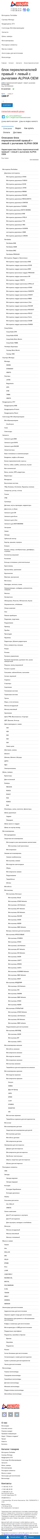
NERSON (7, 1303)
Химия (6, 1244)
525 (7, 739)
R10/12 (8, 790)
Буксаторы (8, 776)
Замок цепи (10, 746)
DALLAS (7, 1252)
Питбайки (7, 239)
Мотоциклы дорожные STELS (16, 217)
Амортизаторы (9, 450)
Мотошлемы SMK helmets (17, 1023)
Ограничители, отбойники (13, 604)
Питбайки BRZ (11, 250)
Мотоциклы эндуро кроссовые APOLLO (20, 284)
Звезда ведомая (11, 1178)
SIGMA (8, 365)
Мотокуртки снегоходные (15, 864)
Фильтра (7, 1226)
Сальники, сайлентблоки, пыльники (16, 672)
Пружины (7, 637)
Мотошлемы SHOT (14, 979)
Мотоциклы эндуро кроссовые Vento (19, 317)
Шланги (7, 753)
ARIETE (8, 1207)
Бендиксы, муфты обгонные (14, 457)
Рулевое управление (11, 656)
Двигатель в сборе (10, 509)
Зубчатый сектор (10, 538)
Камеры (7, 783)
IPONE (6, 1263)
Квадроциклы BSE (10, 405)
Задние (8, 816)
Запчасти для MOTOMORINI (13, 524)
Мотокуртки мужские (13, 1075)
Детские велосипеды (11, 1383)
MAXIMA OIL (8, 1278)
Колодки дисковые (13, 1193)
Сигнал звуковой (10, 676)
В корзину (7, 105)
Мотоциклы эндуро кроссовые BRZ (18, 269)
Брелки (8, 1338)
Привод (7, 626)
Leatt (10, 1100)
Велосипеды (6, 57)
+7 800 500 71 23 (6, 1492)
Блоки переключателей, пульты (15, 461)
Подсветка (10, 1346)
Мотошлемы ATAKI (14, 942)
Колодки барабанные (13, 1189)
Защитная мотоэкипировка (13, 838)
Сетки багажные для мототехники (16, 1353)
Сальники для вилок (11, 1200)
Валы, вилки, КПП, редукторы (14, 472)
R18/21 (8, 801)
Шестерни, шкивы (10, 750)
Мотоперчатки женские (14, 1052)
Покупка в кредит (6, 1431)
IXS (9, 1111)
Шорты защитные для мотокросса (18, 1159)
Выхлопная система (11, 483)
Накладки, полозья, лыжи (13, 584)
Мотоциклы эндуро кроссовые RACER (19, 306)
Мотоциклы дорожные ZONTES (17, 202)
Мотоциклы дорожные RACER (16, 195)
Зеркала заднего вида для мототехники (18, 1315)
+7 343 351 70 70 (15, 9)
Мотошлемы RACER (15, 916)
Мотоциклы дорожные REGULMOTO (18, 199)
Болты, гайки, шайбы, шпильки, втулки (18, 464)
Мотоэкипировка (8, 40)
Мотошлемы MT (13, 1038)
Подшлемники (11, 875)
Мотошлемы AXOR (14, 920)
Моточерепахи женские (14, 1060)
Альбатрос (10, 424)
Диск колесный (9, 779)
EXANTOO (11, 1108)
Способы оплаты (6, 1428)
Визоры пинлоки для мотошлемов (18, 931)
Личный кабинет (15, 1537)
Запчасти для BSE (10, 439)
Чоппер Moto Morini (13, 350)
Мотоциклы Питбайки (9, 15)
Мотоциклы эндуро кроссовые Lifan (19, 302)
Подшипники (8, 623)
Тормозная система (11, 694)
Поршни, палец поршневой (13, 665)
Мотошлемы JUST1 (14, 968)
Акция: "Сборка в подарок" (9, 1436)
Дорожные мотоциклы (12, 173)
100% (10, 1093)
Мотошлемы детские (13, 1134)
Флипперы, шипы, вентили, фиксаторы (18, 809)
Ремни (6, 648)
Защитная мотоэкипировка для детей (19, 1130)
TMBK (8, 394)
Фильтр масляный (10, 709)
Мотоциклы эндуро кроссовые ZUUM (19, 320)
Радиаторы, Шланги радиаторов (15, 641)
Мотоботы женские (13, 1049)
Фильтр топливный (13, 1237)
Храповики (8, 713)
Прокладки (8, 634)
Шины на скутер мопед (12, 827)
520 (7, 735)
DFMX (10, 1097)
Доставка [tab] (17, 132)
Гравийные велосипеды (12, 1379)
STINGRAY (9, 368)
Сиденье (7, 680)
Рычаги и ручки (9, 668)
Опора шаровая (9, 608)
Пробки (7, 630)
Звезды (7, 535)
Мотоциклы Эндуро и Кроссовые (15, 258)
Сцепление (8, 687)
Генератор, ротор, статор (13, 490)
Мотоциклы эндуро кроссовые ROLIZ (19, 313)
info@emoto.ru (6, 1497)
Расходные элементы (9, 45)
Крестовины (8, 566)
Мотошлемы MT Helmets (16, 908)
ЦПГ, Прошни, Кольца (11, 720)
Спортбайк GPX (11, 332)
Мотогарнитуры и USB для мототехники (18, 1327)
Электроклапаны (10, 768)
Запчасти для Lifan (10, 520)
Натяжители (8, 597)
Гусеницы (7, 501)
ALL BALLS (10, 1204)
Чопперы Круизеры (11, 346)
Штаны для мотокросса (14, 1163)
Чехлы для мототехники (12, 1364)
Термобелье (10, 879)
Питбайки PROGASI (13, 254)
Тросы (6, 698)
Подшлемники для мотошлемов (17, 1027)
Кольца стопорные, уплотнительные (17, 562)
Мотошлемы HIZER (14, 923)
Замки (6, 531)
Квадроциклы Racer (11, 413)
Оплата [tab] (6, 132)
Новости (4, 1441)
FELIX (6, 1259)
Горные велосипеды (11, 1371)
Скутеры (7, 376)
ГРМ (5, 498)
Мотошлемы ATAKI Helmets (17, 901)
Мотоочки (7, 1123)
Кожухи (7, 546)
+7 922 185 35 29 (15, 10)
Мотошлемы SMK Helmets (17, 927)
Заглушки (7, 527)
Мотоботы (8, 886)
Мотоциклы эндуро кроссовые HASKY (19, 295)
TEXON (6, 1292)
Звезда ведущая (12, 1182)
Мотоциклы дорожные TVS (15, 221)
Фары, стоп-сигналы (11, 702)
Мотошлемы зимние (13, 860)
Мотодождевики (10, 835)
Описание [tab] (7, 128)
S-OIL (6, 1289)
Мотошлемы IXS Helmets (16, 912)
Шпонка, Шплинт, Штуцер (13, 757)
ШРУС (6, 761)
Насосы (7, 593)
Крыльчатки (8, 573)
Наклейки (9, 1342)
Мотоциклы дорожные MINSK (16, 191)
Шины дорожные (10, 812)
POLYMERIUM (8, 1285)
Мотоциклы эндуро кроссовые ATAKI (19, 287)
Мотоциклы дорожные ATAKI (16, 176)
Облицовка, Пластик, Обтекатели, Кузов (18, 600)
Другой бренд (13, 1089)
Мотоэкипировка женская (13, 1045)
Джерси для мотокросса (14, 1148)
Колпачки (7, 558)
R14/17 (8, 794)
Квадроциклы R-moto (11, 409)
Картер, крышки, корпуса (13, 542)
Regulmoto (10, 383)
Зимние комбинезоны (13, 857)
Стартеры (7, 683)
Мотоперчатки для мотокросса (17, 1152)
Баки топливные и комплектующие (16, 453)
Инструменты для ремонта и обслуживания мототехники (19, 1319)
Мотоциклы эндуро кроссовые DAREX (19, 324)
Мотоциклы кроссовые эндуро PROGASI (20, 272)
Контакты (4, 1444)
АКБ (5, 1171)
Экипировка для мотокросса (14, 1145)
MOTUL (6, 1281)
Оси (5, 612)
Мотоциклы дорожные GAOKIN (17, 228)
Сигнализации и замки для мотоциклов (18, 1357)
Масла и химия (7, 49)
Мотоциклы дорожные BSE (15, 213)
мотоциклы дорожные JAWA (16, 232)
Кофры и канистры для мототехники (17, 1323)
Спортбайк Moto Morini (14, 339)
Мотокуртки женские (13, 1056)
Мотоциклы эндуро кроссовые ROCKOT (20, 309)
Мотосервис (5, 1426)
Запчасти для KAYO (11, 442)
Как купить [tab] (29, 128)
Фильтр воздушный (11, 705)
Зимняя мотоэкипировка (12, 853)
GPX (7, 387)
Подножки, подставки (11, 619)
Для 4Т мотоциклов (13, 1219)
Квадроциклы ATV (8, 24)
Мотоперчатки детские (14, 1141)
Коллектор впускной (11, 555)
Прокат (3, 1439)
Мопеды (7, 361)
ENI (5, 1255)
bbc (5, 1248)
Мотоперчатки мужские (14, 1078)
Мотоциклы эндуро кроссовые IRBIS (19, 298)
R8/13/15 (9, 787)
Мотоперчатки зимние (13, 872)
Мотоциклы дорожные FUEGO (16, 180)
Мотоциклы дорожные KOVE (16, 184)
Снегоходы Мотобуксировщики (13, 28)
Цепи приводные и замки (13, 724)
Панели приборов (10, 615)
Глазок (6, 494)
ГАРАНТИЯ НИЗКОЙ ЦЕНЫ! (12, 112)
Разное (6, 1349)
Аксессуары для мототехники (12, 53)
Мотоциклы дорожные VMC (15, 224)
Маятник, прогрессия (11, 577)
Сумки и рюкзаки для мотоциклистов (17, 1360)
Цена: (3, 93)
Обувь (8, 868)
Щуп (5, 764)
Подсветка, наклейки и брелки (14, 1335)
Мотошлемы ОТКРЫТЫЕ (14, 1008)
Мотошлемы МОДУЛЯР (14, 982)
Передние (9, 820)
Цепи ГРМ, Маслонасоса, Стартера (16, 716)
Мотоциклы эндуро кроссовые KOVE (19, 265)
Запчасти (5, 32)
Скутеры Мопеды (8, 19)
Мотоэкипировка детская (13, 1126)
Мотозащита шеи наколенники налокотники (21, 842)
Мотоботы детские (12, 1137)
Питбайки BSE (11, 243)
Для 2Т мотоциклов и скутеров (17, 1215)
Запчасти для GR (10, 512)
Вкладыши (8, 479)
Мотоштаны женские (13, 1064)
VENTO (8, 372)
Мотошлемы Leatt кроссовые (18, 846)
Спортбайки (8, 328)
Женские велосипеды (11, 1386)
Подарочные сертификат (13, 1331)
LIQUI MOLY (8, 1274)
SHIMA (10, 1086)
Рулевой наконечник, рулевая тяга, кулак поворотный (18, 660)
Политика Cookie (6, 1530)
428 (7, 731)
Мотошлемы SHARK (15, 993)
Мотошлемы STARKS (15, 938)
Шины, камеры (7, 36)
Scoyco (10, 1082)
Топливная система (11, 691)
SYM (7, 391)
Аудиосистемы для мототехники (15, 1311)
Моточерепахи (11, 849)
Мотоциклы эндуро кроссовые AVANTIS (20, 291)
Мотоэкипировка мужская (13, 1071)
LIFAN (8, 380)
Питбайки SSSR (11, 247)
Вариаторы (8, 476)
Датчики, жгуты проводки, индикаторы (17, 505)
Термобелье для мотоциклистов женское (20, 1067)
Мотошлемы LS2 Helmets (16, 905)
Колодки (7, 1185)
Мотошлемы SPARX (15, 964)
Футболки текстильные (14, 1156)
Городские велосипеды (12, 1375)
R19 (7, 805)
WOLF (6, 1296)
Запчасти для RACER (11, 446)
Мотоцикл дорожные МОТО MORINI (18, 210)
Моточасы (7, 580)
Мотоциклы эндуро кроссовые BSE (18, 261)
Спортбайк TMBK (12, 343)
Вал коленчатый (10, 468)
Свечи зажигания (10, 1211)
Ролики (6, 652)
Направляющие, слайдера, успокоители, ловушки (18, 588)
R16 (7, 798)
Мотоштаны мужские (13, 1115)
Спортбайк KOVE (12, 335)
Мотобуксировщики (11, 420)
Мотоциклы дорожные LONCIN (17, 236)
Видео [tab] (18, 128)
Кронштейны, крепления (12, 569)
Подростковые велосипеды (14, 1390)
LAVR (6, 1270)
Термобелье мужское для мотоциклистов (20, 1119)
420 (7, 728)
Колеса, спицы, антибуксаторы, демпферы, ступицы (19, 550)
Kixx (5, 1267)
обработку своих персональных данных (16, 1534)
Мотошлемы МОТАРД (13, 1030)
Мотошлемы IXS (13, 990)
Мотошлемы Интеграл (14, 894)
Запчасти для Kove (10, 516)
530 (7, 742)
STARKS (11, 1104)
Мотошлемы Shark (14, 897)
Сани (6, 428)
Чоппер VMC (10, 354)
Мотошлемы (8, 890)
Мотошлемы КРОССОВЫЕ (15, 934)
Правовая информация (8, 1433)
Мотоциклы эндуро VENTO (15, 280)
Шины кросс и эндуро (12, 824)
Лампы (6, 1196)
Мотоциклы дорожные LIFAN (16, 188)
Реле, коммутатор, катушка (13, 645)
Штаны (8, 883)
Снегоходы (8, 431)
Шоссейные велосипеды (13, 1394)
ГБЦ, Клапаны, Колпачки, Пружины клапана (19, 487)
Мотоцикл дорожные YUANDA (16, 206)
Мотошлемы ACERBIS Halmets (18, 971)
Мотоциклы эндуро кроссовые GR (18, 276)
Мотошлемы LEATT (15, 960)
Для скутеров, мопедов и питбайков (18, 1222)
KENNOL (7, 1300)
